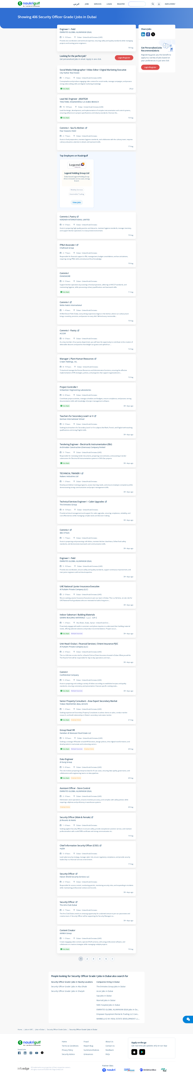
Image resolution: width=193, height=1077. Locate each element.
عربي (76, 3)
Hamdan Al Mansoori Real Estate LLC (75, 733)
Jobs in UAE (29, 1029)
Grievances (88, 1054)
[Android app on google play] (142, 1052)
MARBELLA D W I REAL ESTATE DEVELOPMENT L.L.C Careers (119, 1018)
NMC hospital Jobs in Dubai (108, 1005)
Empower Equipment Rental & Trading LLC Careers (118, 1014)
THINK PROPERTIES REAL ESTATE (74, 704)
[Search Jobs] (153, 4)
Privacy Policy (67, 1050)
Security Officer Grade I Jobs (57, 1029)
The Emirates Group (68, 504)
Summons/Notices (91, 1050)
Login (109, 4)
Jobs (87, 4)
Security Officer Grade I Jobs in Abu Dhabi (69, 986)
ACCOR (63, 333)
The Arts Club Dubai (68, 905)
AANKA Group (66, 933)
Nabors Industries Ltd (69, 476)
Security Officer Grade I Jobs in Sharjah (68, 991)
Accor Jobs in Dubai (104, 991)
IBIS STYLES (64, 533)
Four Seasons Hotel (68, 131)
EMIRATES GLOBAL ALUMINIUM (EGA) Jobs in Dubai (118, 1009)
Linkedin (143, 34)
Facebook (148, 34)
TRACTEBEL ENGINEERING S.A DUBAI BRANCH (79, 102)
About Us (109, 1041)
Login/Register (124, 57)
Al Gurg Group (66, 762)
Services (97, 4)
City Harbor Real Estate (69, 73)
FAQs (108, 1054)
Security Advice (68, 1054)
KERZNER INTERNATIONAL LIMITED (75, 219)
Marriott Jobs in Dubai (105, 1000)
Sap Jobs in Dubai (104, 995)
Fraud (86, 1041)
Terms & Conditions (70, 1046)
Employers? (170, 4)
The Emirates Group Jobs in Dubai (111, 986)
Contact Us (110, 1046)
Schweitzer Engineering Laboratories (75, 390)
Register (121, 4)
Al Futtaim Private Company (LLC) (74, 589)
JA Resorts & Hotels (68, 820)
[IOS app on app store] (134, 1052)
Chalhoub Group (67, 248)
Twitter (153, 34)
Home (20, 1029)
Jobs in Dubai (39, 1029)
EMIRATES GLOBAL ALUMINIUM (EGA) (76, 32)
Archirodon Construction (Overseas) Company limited (82, 447)
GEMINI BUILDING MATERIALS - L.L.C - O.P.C (78, 618)
